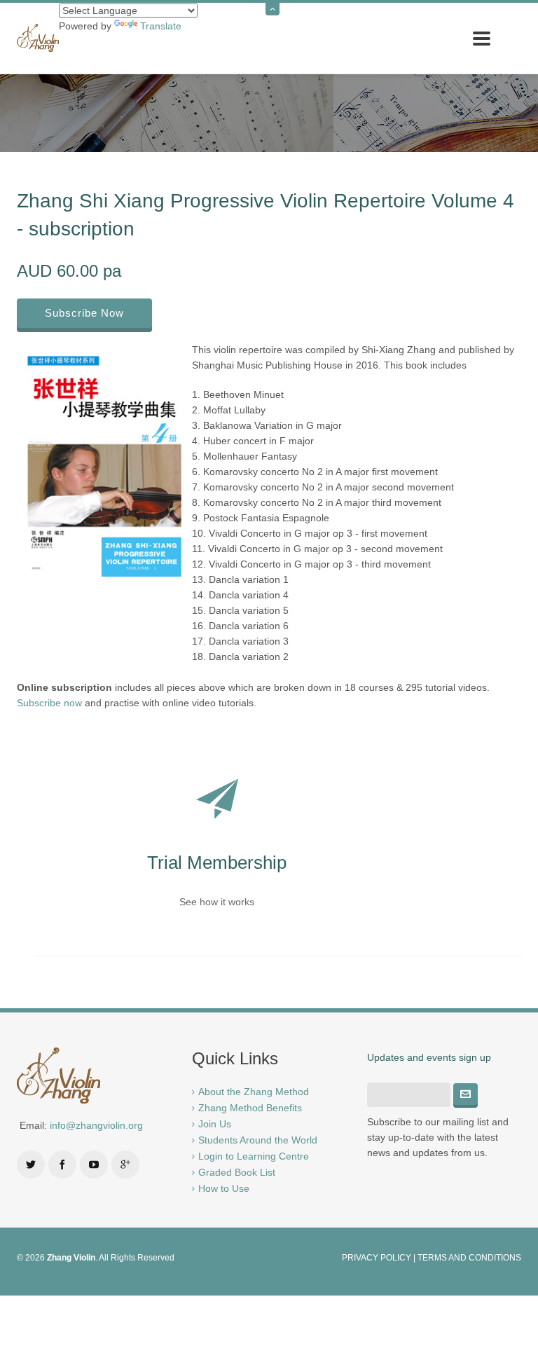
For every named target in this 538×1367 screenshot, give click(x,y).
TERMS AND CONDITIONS (469, 1258)
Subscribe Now (84, 313)
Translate (160, 26)
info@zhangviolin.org (96, 1125)
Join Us (214, 1123)
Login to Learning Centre (253, 1156)
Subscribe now (49, 702)
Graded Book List (236, 1172)
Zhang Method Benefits (250, 1107)
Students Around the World (257, 1140)
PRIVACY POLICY (376, 1258)
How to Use (223, 1188)
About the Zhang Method (253, 1091)
